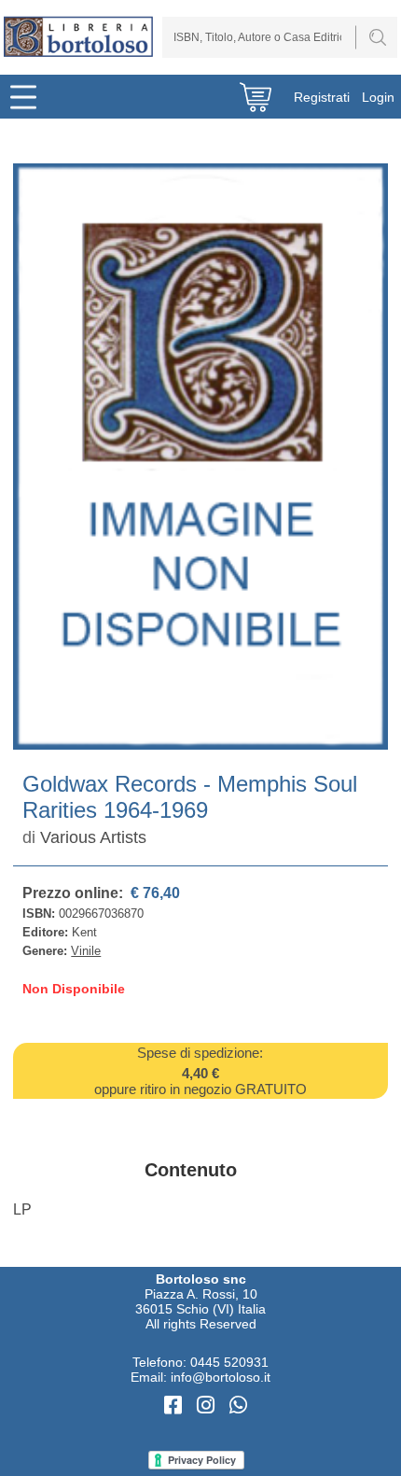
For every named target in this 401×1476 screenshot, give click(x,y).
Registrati (322, 97)
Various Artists (93, 837)
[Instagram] (208, 1405)
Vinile (86, 951)
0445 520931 (229, 1362)
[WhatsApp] (238, 1405)
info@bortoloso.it (220, 1377)
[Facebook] (175, 1405)
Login (378, 97)
